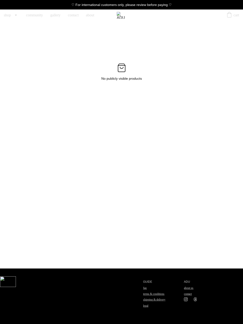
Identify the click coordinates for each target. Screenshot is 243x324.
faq (145, 288)
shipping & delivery (154, 299)
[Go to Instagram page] (188, 299)
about (90, 15)
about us (188, 288)
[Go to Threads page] (195, 299)
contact (73, 15)
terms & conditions (153, 294)
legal (145, 305)
